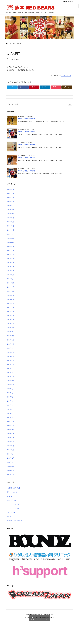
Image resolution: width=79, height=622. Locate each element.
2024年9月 (10, 246)
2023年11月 (10, 287)
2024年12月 (10, 238)
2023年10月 (11, 291)
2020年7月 (10, 442)
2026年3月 (10, 201)
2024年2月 (10, 275)
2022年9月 (10, 340)
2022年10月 (10, 336)
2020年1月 (10, 454)
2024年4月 (10, 266)
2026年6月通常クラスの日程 (26, 144)
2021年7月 (10, 397)
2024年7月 (10, 254)
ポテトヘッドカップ (13, 504)
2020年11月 (10, 425)
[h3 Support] (40, 571)
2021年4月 (10, 409)
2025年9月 (10, 218)
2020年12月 (10, 421)
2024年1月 (10, 279)
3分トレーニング (12, 492)
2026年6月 (10, 193)
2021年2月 (10, 417)
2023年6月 (10, 307)
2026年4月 (10, 197)
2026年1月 (10, 205)
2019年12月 (10, 458)
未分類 (9, 516)
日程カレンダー (11, 512)
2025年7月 (10, 222)
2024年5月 (10, 262)
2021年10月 (10, 385)
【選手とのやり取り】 (14, 488)
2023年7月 (10, 303)
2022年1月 (10, 372)
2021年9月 (10, 389)
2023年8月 (10, 299)
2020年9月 (10, 433)
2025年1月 (10, 234)
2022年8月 (10, 344)
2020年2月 (10, 450)
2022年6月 (10, 352)
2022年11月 (10, 332)
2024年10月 (11, 242)
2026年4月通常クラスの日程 (26, 171)
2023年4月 (10, 315)
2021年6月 (10, 401)
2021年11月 (10, 380)
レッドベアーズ (66, 76)
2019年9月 (10, 470)
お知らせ (9, 496)
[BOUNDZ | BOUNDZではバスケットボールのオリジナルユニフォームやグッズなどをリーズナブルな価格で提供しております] (40, 541)
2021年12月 (10, 376)
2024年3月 (10, 271)
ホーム (9, 43)
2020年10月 (11, 429)
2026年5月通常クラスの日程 (26, 158)
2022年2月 (10, 368)
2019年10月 (10, 466)
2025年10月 (11, 214)
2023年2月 (10, 323)
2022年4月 (10, 360)
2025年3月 (10, 230)
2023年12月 (10, 283)
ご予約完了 (18, 43)
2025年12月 (10, 209)
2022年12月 (10, 328)
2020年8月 (10, 437)
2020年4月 (10, 446)
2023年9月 (10, 295)
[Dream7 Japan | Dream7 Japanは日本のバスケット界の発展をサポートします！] (39, 594)
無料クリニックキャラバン (15, 520)
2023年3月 (10, 319)
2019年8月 (10, 474)
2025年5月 (10, 226)
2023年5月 (10, 311)
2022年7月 (10, 348)
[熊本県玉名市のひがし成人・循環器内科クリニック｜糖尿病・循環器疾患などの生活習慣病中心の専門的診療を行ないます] (40, 556)
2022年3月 (10, 364)
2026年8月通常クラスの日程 (26, 118)
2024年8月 (10, 250)
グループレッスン (12, 500)
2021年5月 (10, 405)
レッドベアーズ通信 (13, 508)
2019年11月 (10, 462)
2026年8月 (10, 189)
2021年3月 (10, 413)
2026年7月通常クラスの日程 (26, 131)
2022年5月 (10, 356)
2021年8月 (10, 393)
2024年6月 (10, 258)
